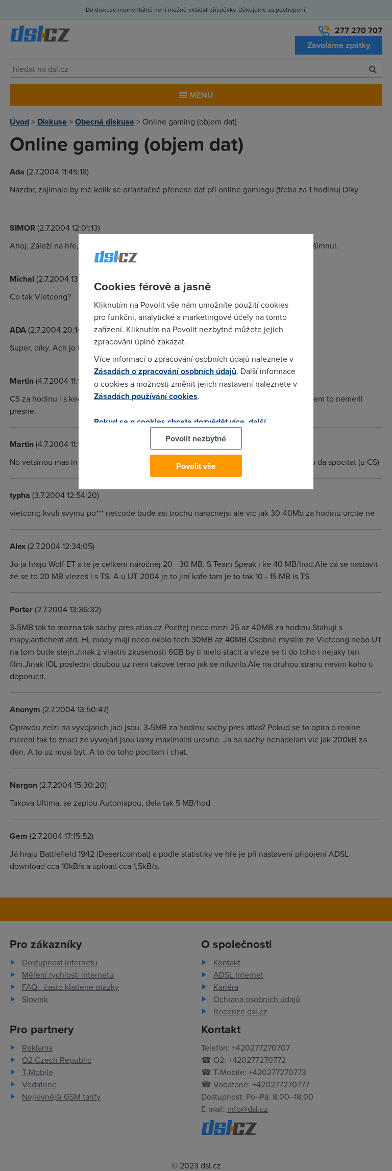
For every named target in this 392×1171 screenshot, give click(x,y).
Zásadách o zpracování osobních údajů (165, 371)
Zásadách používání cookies (146, 396)
